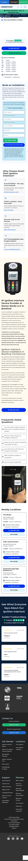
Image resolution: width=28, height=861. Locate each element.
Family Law (19, 806)
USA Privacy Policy (14, 817)
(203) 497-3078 (14, 586)
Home (2, 14)
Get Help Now (10, 140)
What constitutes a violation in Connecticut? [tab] (12, 456)
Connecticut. (4, 395)
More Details (14, 534)
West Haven (9, 393)
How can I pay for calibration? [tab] (12, 462)
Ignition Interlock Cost (7, 760)
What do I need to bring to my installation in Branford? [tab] (12, 437)
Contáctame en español (15, 108)
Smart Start (23, 388)
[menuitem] (18, 7)
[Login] (18, 7)
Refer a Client (19, 780)
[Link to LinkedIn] (8, 839)
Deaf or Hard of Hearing (6, 796)
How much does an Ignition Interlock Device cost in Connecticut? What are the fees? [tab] (14, 429)
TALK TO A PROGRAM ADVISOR (12, 249)
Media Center (6, 789)
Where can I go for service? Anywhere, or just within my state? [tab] (15, 443)
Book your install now (15, 53)
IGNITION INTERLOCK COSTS (11, 192)
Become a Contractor (19, 784)
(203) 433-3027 (23, 2)
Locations (5, 2)
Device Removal (6, 786)
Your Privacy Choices (14, 822)
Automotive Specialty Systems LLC (11, 569)
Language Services (7, 792)
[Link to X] (13, 839)
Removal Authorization (20, 794)
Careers (14, 828)
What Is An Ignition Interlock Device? (7, 750)
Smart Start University (19, 810)
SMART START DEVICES (10, 229)
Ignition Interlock (19, 312)
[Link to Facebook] (17, 839)
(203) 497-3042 (14, 530)
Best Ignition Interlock (5, 755)
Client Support (14, 2)
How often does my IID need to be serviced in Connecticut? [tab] (14, 450)
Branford (23, 14)
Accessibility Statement (5, 801)
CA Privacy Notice (14, 824)
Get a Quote (5, 764)
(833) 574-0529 (14, 725)
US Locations (19, 744)
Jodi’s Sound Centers (11, 542)
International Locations (19, 748)
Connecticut (16, 14)
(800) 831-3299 (14, 732)
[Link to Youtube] (22, 839)
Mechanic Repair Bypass (20, 789)
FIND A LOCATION (8, 210)
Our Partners (19, 803)
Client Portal (5, 783)
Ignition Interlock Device (7, 745)
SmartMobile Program (5, 768)
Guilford (17, 391)
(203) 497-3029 (14, 557)
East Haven (11, 391)
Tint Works (7, 515)
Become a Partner (18, 799)
